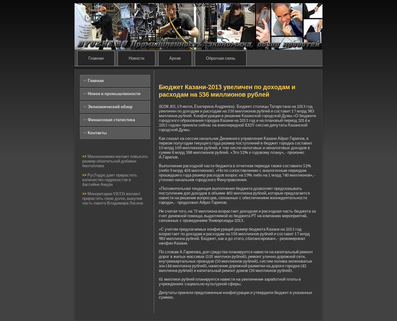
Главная (96, 58)
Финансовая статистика (111, 119)
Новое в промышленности (114, 93)
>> (84, 156)
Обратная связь (220, 58)
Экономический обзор (110, 106)
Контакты (97, 133)
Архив (175, 58)
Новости (136, 58)
